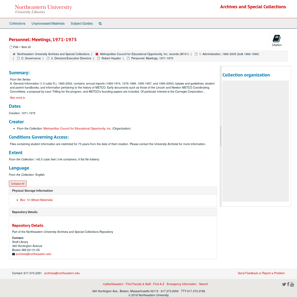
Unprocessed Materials (48, 23)
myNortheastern (113, 284)
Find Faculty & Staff (138, 284)
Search (203, 284)
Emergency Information (182, 284)
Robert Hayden (111, 58)
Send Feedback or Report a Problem (261, 273)
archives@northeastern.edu (33, 254)
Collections (17, 23)
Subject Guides (82, 23)
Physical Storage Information (32, 190)
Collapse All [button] (17, 183)
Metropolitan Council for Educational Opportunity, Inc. (77, 128)
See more (16, 97)
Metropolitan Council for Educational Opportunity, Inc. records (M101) (144, 54)
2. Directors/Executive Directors (71, 58)
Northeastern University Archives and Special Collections (53, 54)
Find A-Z (158, 284)
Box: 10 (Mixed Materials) (36, 200)
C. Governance (31, 58)
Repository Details (25, 212)
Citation (277, 45)
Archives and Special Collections (253, 6)
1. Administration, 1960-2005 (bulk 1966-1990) (229, 54)
